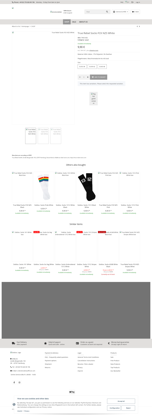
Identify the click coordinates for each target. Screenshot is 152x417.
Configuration (115, 408)
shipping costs (93, 50)
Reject (128, 408)
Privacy (26, 411)
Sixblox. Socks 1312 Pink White (130, 206)
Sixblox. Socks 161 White (22, 264)
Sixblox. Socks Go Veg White (44, 264)
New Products (115, 364)
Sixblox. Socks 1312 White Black (65, 206)
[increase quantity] (88, 77)
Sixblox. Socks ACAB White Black (108, 265)
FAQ (121, 2)
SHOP (87, 40)
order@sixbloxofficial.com (26, 371)
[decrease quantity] (80, 77)
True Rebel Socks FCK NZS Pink (108, 206)
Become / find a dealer (85, 364)
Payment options (50, 361)
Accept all (121, 401)
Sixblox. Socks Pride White (43, 205)
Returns (47, 367)
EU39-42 (93, 66)
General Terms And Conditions (88, 357)
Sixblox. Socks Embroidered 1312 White (65, 265)
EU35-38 (83, 66)
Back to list (16, 26)
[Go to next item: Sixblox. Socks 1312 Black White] (137, 26)
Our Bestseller (115, 371)
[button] (127, 2)
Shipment (48, 364)
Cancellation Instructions (86, 361)
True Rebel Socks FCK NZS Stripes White (130, 265)
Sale (112, 357)
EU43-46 (103, 66)
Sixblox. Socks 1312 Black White (87, 206)
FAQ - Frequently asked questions (56, 357)
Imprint (19, 411)
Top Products (115, 367)
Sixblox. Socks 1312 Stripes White (86, 265)
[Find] (107, 12)
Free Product (115, 361)
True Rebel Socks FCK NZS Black (22, 206)
